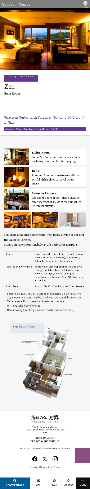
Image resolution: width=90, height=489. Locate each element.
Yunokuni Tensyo (16, 4)
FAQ (54, 485)
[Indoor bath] (72, 220)
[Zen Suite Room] (17, 220)
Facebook (35, 459)
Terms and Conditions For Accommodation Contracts (45, 448)
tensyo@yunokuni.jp (45, 441)
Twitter (45, 459)
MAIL (38, 485)
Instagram (55, 459)
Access (68, 485)
